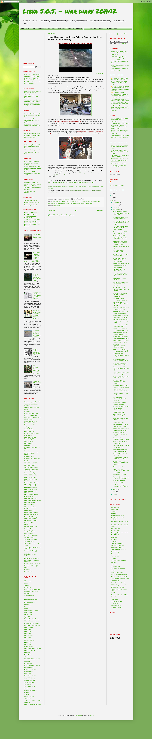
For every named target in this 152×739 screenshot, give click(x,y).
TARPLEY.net (115, 535)
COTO (113, 593)
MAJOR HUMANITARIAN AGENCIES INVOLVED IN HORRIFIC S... (121, 213)
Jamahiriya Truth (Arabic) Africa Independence (31, 470)
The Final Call (115, 531)
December (116, 202)
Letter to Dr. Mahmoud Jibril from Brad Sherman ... (120, 325)
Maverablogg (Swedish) (31, 512)
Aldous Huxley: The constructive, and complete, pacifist (32, 120)
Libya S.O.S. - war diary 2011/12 (69, 11)
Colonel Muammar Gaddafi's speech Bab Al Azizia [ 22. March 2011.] (37, 369)
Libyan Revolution (29, 510)
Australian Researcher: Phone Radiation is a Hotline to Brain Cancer (32, 168)
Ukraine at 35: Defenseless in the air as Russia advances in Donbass (119, 61)
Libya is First (27, 629)
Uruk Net (113, 511)
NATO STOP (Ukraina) (30, 520)
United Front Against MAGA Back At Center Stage (31, 136)
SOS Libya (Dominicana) (31, 535)
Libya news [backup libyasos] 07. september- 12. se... (121, 377)
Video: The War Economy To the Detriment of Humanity (32, 75)
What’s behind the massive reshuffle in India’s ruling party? (120, 122)
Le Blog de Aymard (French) (32, 625)
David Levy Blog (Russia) (31, 433)
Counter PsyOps (29, 429)
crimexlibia (27, 598)
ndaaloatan (27, 657)
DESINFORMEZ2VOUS (31, 600)
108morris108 (28, 581)
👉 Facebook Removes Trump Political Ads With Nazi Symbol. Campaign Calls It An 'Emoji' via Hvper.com (120, 108)
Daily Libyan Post (29, 431)
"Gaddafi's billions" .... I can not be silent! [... (120, 394)
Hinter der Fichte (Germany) (32, 459)
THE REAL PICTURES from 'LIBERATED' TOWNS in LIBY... (120, 321)
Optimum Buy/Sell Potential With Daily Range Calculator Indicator (32, 146)
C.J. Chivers (114, 597)
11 (112, 200)
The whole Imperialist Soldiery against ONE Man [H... (121, 368)
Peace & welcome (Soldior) (32, 665)
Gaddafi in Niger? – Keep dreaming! (120, 442)
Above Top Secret (116, 605)
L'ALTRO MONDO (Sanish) (31, 623)
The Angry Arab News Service (119, 533)
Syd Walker (114, 539)
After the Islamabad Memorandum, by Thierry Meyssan (31, 96)
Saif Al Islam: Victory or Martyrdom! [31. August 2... (121, 485)
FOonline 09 (27, 604)
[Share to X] (79, 199)
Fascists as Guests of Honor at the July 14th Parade (32, 92)
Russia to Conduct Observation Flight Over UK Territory (32, 173)
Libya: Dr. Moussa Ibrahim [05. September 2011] (120, 450)
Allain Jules (114, 599)
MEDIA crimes (61, 28)
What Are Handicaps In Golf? (32, 150)
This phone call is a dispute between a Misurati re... (120, 316)
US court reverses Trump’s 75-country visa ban (119, 69)
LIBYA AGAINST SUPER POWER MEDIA (31, 495)
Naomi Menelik (28, 655)
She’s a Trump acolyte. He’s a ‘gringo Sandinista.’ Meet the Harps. (119, 146)
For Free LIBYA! (28, 443)
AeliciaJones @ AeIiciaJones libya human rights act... (121, 373)
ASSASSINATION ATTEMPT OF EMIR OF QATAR (120, 458)
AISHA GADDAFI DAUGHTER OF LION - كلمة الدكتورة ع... (120, 269)
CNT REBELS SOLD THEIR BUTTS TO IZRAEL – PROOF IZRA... (120, 228)
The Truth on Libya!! (29, 686)
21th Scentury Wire (116, 607)
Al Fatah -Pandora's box (31, 413)
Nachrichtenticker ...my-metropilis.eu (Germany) (31, 517)
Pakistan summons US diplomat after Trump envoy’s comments (120, 136)
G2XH (26, 608)
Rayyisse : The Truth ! (30, 669)
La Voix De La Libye (30, 477)
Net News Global (29, 522)
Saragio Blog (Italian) (30, 531)
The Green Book (115, 528)
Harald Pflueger (115, 581)
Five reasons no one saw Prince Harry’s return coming (120, 155)
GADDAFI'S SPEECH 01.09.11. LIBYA (119, 481)
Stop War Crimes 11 (29, 680)
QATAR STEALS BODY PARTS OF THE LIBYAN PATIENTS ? (120, 463)
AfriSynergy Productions (31, 591)
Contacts (100, 28)
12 (112, 198)
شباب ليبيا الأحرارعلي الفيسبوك (32, 704)
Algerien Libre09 (29, 596)
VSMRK (26, 694)
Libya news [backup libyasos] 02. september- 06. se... (121, 429)
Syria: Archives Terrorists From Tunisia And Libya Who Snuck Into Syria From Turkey (32, 315)
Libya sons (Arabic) (29, 502)
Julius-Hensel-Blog (29, 473)
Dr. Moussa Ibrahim (29, 602)
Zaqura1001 (27, 698)
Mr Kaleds (27, 652)
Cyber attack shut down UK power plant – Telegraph (118, 57)
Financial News (28, 441)
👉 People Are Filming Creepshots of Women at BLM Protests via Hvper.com (119, 94)
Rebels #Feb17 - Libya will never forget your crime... (120, 312)
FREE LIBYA (27, 606)
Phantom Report (115, 554)
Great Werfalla (28, 612)
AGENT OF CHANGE (117, 601)
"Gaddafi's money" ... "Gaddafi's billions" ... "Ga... (121, 390)
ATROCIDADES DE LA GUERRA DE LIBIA (30, 422)
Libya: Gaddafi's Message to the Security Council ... (121, 363)
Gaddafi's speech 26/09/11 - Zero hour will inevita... (120, 232)
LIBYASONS (27, 642)
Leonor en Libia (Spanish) (31, 483)
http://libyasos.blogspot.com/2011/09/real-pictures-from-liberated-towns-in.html (71, 182)
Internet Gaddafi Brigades (31, 621)
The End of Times (29, 541)
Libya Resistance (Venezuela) (32, 500)
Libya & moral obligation (119, 474)
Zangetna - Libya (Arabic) (31, 558)
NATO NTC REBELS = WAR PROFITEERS (120, 255)
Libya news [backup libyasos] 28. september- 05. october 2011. (37, 333)
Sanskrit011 (27, 529)
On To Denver (28, 663)
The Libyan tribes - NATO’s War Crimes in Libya (120, 425)
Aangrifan (27, 411)
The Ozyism (27, 684)
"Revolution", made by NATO (32, 402)
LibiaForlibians (28, 627)
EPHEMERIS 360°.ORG (118, 587)
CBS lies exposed (118, 467)
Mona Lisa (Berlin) (29, 650)
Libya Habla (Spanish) (30, 498)
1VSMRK (26, 585)
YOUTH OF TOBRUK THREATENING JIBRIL (120, 299)
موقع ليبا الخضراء (28, 571)
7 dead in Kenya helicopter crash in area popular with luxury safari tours (118, 165)
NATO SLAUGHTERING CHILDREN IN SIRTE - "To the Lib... (121, 289)
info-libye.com (28, 614)
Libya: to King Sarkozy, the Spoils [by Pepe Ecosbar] (120, 329)
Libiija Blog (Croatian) (30, 487)
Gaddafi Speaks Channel (31, 610)
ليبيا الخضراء (27, 569)
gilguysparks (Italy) (29, 445)
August (115, 489)
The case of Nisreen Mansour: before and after (121, 438)
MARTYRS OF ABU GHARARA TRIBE (118, 251)
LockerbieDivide (29, 646)
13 (112, 195)
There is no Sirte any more (37, 382)
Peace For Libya (29, 667)
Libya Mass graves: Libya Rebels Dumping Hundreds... (120, 294)
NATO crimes (51, 28)
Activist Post (114, 603)
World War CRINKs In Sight (32, 133)
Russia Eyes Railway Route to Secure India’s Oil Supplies (32, 79)
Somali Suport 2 (28, 674)
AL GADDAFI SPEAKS (30, 415)
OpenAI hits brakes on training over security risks (119, 119)
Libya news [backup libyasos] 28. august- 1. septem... (121, 477)
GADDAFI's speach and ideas (119, 585)
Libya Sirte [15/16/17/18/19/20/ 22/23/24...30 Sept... (119, 346)
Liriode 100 (27, 644)
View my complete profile (117, 185)
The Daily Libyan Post (30, 539)
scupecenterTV (28, 671)
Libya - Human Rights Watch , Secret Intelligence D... (121, 308)
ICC (86, 28)
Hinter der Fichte (29, 456)
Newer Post (51, 210)
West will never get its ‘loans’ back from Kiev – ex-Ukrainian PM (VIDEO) (119, 53)
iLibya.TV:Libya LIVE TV (31, 463)
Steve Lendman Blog (117, 543)
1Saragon (27, 583)
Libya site (114, 564)
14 (112, 193)
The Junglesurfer (29, 682)
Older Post (100, 210)
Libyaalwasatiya (28, 636)
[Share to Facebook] (81, 199)
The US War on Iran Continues (29, 192)
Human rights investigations (119, 574)
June (114, 494)
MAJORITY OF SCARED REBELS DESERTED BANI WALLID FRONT (120, 237)
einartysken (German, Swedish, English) (30, 438)
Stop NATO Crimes (29, 678)
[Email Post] (72, 199)
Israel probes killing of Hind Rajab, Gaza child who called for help (119, 151)
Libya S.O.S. (27, 631)
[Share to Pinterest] (83, 199)
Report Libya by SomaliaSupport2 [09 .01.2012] (37, 237)
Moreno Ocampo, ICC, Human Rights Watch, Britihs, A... (119, 399)
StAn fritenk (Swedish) (117, 545)
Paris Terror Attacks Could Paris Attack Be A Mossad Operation (31, 163)
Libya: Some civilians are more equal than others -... (121, 333)
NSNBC (113, 558)
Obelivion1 (27, 661)
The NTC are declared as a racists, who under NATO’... (120, 284)
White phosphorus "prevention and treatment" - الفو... (121, 355)
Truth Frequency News (117, 516)
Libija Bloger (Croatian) (30, 489)
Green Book (92, 28)
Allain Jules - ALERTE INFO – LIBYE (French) (32, 418)
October (115, 207)
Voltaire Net (114, 509)
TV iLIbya (113, 513)
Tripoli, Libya (56, 205)
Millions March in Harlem (31, 514)
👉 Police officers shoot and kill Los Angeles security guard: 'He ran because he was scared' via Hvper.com (120, 88)
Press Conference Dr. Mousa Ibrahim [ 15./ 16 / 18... (121, 341)
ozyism (26, 524)
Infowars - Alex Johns (117, 572)
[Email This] (75, 199)
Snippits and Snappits (117, 547)
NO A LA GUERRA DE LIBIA (32, 659)
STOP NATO (114, 541)
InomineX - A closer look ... (31, 619)
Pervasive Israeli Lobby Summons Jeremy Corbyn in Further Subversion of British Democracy (32, 224)
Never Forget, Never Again (31, 213)
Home (22, 28)
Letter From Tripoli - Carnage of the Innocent (121, 446)
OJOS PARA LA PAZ (118, 412)
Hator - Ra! (27, 451)
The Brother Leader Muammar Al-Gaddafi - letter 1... (120, 382)
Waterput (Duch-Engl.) (30, 551)
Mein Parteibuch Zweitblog (118, 560)
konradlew (79, 715)
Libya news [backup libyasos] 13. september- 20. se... (121, 264)
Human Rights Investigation (119, 576)
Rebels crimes (42, 28)
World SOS (71, 28)
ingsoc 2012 (27, 617)
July (114, 492)
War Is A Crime (115, 507)
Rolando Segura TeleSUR (118, 549)
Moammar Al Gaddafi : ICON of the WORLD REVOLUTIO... (121, 408)
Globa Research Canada (118, 583)
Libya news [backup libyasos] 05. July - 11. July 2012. (36, 352)
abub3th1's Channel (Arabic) (32, 589)
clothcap (26, 427)
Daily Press (109, 28)
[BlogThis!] (77, 199)
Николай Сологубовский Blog (32, 564)
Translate (123, 43)
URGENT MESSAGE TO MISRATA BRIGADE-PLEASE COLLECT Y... (120, 260)
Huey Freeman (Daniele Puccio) (120, 578)
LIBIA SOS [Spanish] (30, 485)
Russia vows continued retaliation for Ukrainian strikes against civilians (119, 127)
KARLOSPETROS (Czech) (31, 475)
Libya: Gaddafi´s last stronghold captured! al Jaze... (120, 434)
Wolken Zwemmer (29, 696)
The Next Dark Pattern (30, 200)
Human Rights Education (31, 205)
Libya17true (27, 633)
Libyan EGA (27, 638)
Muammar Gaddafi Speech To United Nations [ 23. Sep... (120, 274)
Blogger (91, 715)
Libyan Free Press (29, 505)
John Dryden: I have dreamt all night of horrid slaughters (32, 124)
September (116, 209)
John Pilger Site (115, 566)
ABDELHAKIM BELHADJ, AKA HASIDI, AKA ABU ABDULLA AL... (120, 242)
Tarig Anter (114, 537)
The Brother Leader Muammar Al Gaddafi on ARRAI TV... (120, 304)
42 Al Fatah (27, 587)
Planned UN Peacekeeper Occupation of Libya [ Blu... (121, 337)
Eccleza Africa (28, 435)
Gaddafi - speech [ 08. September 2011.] (119, 415)
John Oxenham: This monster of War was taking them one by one (32, 115)
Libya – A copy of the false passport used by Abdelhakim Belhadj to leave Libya (37, 296)
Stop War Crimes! (29, 537)
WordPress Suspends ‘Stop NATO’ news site (120, 419)
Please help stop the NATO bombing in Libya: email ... (121, 386)
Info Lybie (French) (29, 465)
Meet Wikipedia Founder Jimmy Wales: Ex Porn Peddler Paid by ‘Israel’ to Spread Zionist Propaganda (32, 217)
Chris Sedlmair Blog (30, 425)
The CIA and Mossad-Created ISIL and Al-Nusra (32, 82)
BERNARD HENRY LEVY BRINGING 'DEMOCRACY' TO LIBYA (121, 471)
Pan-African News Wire (30, 527)
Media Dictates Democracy (31, 203)
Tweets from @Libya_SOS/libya (118, 34)
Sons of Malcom (28, 533)
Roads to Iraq (115, 552)
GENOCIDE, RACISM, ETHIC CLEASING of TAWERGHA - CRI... (121, 222)
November (116, 205)
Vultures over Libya (118, 422)
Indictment (79, 28)
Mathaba (113, 562)
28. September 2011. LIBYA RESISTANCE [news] (120, 217)
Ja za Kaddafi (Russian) (31, 467)
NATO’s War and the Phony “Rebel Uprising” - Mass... (121, 350)
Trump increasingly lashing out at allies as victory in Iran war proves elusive (119, 160)
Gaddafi (28, 28)
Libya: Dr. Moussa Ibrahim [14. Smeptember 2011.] (120, 360)
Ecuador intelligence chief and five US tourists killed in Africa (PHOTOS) (119, 132)
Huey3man (27, 461)
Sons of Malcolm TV (29, 676)
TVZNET (26, 688)
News (115, 28)
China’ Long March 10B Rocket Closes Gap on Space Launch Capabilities (32, 184)
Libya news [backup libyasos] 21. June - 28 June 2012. (37, 277)
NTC (34, 28)
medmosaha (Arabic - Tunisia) (32, 648)
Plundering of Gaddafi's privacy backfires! (119, 403)
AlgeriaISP (27, 593)
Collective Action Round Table (119, 595)
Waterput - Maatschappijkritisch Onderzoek (30, 554)
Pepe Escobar (115, 556)
